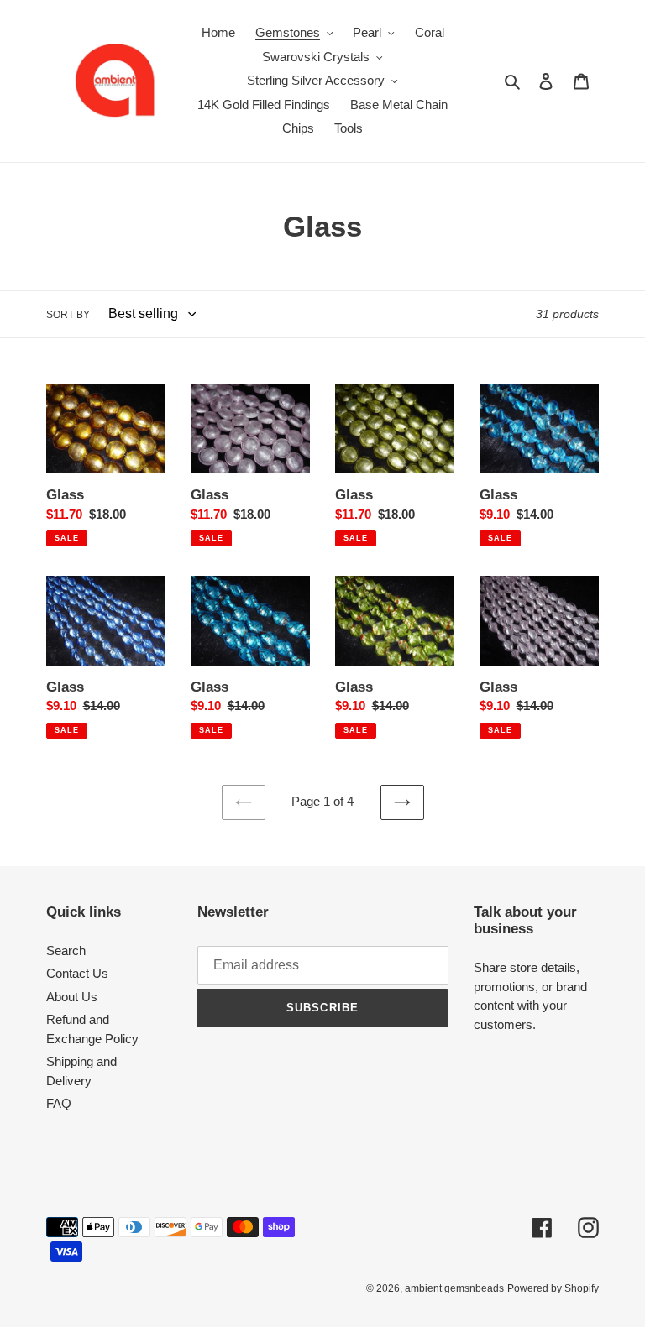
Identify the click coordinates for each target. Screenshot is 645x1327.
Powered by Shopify (553, 1288)
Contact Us (77, 973)
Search (66, 950)
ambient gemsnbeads (454, 1288)
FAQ (58, 1103)
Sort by (68, 315)
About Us (71, 997)
